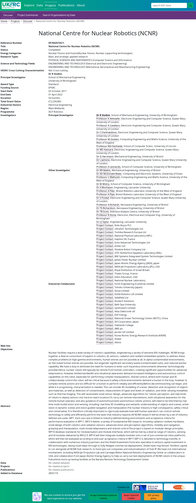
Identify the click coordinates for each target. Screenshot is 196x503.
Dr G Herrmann (104, 156)
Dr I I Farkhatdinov (106, 132)
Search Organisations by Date (59, 15)
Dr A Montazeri (104, 187)
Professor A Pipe (105, 194)
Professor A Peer (105, 190)
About (81, 5)
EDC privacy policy (153, 497)
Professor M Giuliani (107, 139)
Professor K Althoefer (108, 118)
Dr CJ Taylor (102, 221)
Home (4, 21)
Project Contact (104, 225)
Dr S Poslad (102, 197)
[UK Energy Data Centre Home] (11, 5)
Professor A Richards (107, 204)
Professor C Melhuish (108, 177)
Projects (50, 5)
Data (40, 5)
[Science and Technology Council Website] (148, 487)
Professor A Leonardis (108, 166)
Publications (66, 5)
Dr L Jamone (103, 159)
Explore (29, 5)
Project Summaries (28, 15)
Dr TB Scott (102, 211)
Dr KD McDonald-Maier (109, 173)
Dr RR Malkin (103, 170)
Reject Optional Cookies (131, 497)
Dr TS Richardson (105, 208)
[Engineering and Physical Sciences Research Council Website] (179, 487)
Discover (8, 15)
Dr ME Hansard (104, 149)
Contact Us (123, 487)
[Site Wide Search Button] (190, 5)
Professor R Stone (106, 215)
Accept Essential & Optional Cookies (103, 497)
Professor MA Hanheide (109, 146)
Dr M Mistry (102, 184)
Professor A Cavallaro (108, 125)
